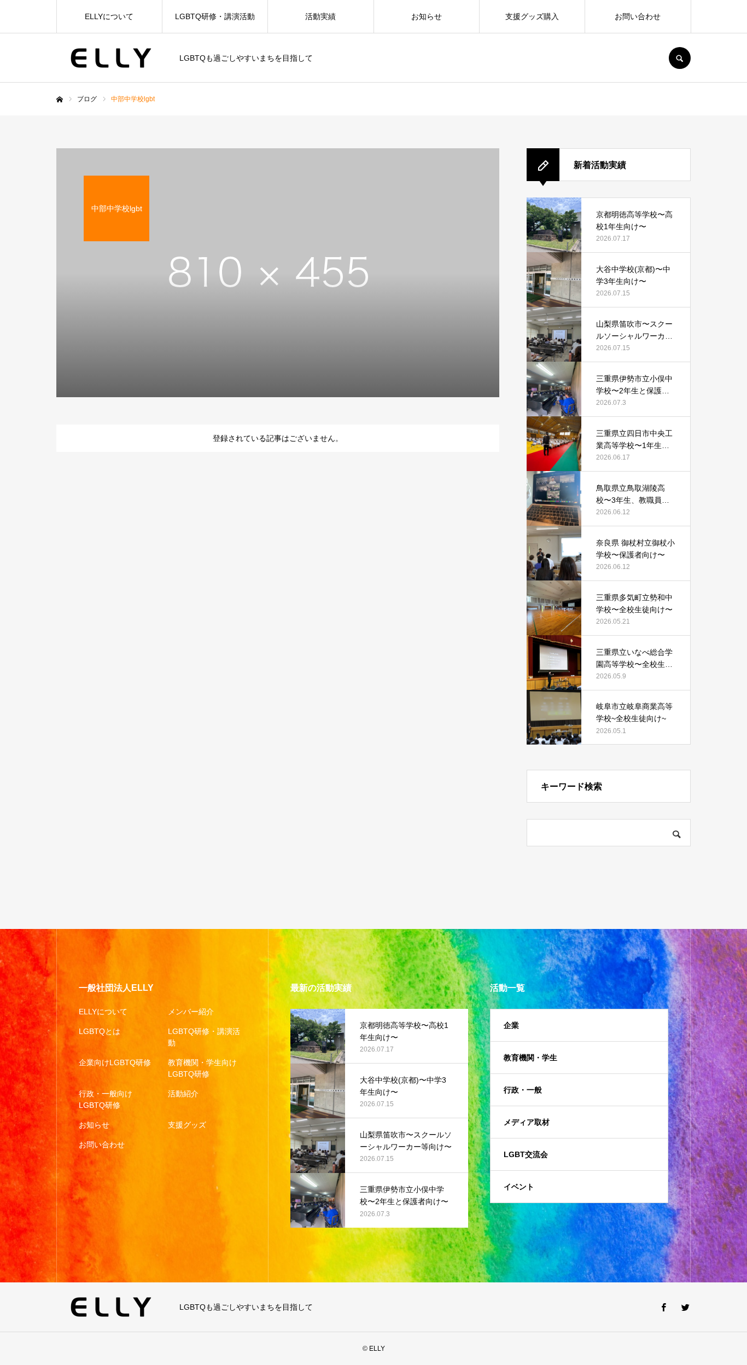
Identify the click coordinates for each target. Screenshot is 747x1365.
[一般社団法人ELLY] (111, 58)
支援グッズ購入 (532, 16)
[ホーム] (59, 99)
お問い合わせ (638, 16)
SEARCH (680, 58)
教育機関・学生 (530, 1057)
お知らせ (426, 16)
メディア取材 (527, 1122)
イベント (519, 1186)
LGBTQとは (99, 1031)
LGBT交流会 (526, 1154)
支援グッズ (187, 1124)
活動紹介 (183, 1093)
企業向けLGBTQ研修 (115, 1062)
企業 (511, 1025)
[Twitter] (685, 1307)
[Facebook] (663, 1307)
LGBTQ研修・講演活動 (215, 16)
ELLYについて (109, 16)
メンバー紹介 (191, 1011)
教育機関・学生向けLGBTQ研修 (202, 1068)
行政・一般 (523, 1089)
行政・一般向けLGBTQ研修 (105, 1099)
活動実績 (320, 16)
